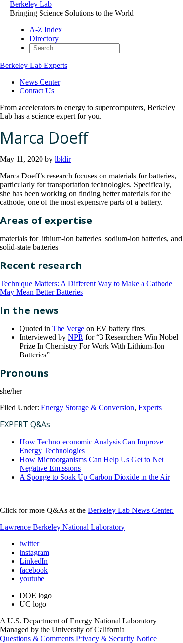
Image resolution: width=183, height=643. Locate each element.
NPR (75, 337)
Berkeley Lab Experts (33, 65)
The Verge (68, 328)
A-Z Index (45, 29)
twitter (29, 543)
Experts (150, 407)
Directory (44, 38)
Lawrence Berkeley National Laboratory (62, 527)
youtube (32, 579)
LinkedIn (34, 561)
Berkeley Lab (31, 4)
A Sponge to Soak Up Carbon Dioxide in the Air (95, 477)
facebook (34, 570)
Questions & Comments (37, 638)
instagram (34, 552)
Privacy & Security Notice (116, 638)
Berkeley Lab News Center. (131, 510)
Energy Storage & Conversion (87, 407)
